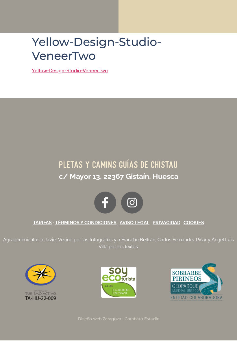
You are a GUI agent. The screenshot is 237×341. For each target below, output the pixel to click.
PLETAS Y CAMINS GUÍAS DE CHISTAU (118, 164)
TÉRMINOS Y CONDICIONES (85, 222)
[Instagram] (132, 203)
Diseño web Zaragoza (99, 318)
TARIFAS (42, 222)
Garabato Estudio (142, 318)
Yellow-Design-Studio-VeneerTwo (70, 70)
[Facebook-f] (105, 203)
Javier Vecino (59, 239)
